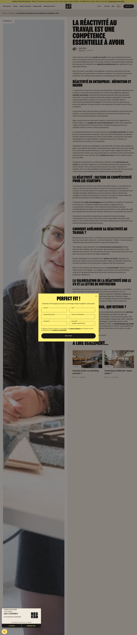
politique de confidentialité (59, 330)
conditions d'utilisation (75, 328)
